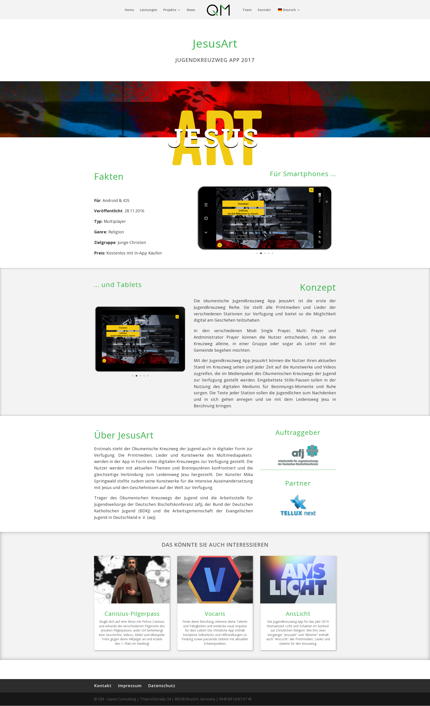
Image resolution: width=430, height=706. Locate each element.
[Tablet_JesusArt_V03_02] (140, 372)
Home (129, 10)
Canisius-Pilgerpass (132, 614)
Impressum (130, 685)
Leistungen (148, 10)
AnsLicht (298, 614)
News (191, 10)
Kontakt (264, 10)
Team (247, 10)
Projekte (169, 10)
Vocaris (215, 614)
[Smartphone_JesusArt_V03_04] (265, 251)
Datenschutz (161, 685)
